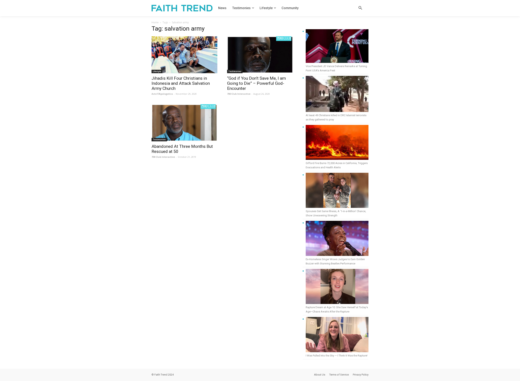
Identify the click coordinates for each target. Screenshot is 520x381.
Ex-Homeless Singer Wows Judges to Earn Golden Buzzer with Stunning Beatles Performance (335, 261)
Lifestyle (157, 71)
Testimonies (234, 71)
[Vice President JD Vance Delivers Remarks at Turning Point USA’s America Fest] (337, 46)
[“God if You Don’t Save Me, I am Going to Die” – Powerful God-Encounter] (260, 54)
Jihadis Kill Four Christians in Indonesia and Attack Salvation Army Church (181, 83)
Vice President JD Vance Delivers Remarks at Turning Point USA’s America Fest (336, 68)
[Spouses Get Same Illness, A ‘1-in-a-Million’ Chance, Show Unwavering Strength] (337, 191)
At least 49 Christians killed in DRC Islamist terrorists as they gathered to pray (336, 117)
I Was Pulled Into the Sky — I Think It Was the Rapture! (336, 355)
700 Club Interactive (238, 93)
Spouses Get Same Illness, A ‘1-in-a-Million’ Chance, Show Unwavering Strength (336, 213)
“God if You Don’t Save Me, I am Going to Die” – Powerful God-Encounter (256, 83)
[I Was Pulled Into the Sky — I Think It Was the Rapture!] (337, 335)
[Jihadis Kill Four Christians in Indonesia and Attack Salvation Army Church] (184, 54)
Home (155, 22)
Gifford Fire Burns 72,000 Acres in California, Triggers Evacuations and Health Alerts (337, 165)
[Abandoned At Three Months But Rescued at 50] (184, 122)
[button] (360, 8)
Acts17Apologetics (162, 93)
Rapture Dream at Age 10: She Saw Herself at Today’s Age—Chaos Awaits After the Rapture (337, 309)
